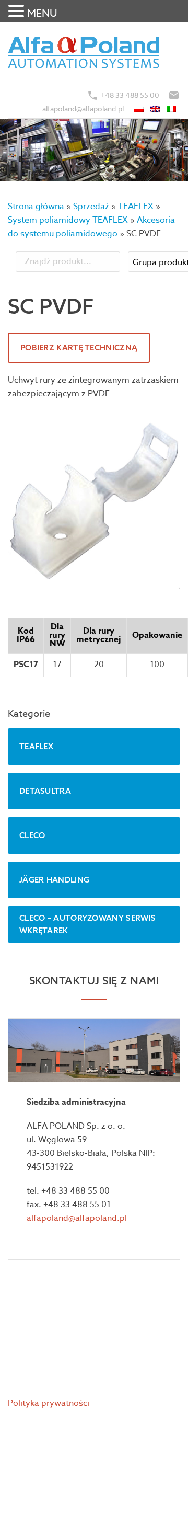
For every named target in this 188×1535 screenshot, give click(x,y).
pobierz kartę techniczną (78, 347)
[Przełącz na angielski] (156, 108)
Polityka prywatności (48, 1403)
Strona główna (36, 206)
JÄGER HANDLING (54, 880)
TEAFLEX (136, 206)
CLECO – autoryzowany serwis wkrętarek (87, 924)
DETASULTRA (45, 791)
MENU (42, 13)
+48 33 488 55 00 (130, 95)
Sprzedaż (91, 206)
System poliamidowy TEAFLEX (68, 220)
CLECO (32, 835)
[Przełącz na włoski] (172, 108)
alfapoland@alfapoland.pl (83, 108)
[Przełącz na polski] (140, 108)
